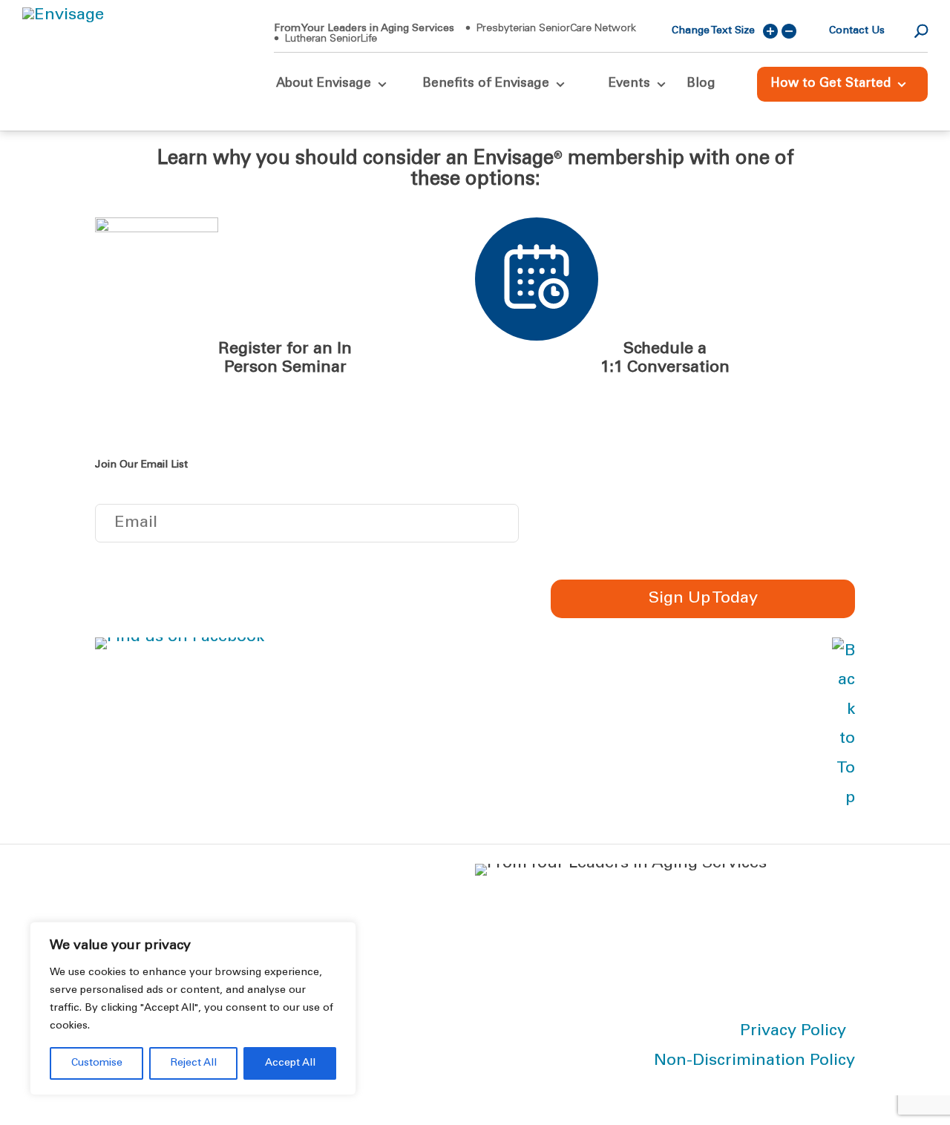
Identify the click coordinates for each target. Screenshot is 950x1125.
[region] (193, 1008)
